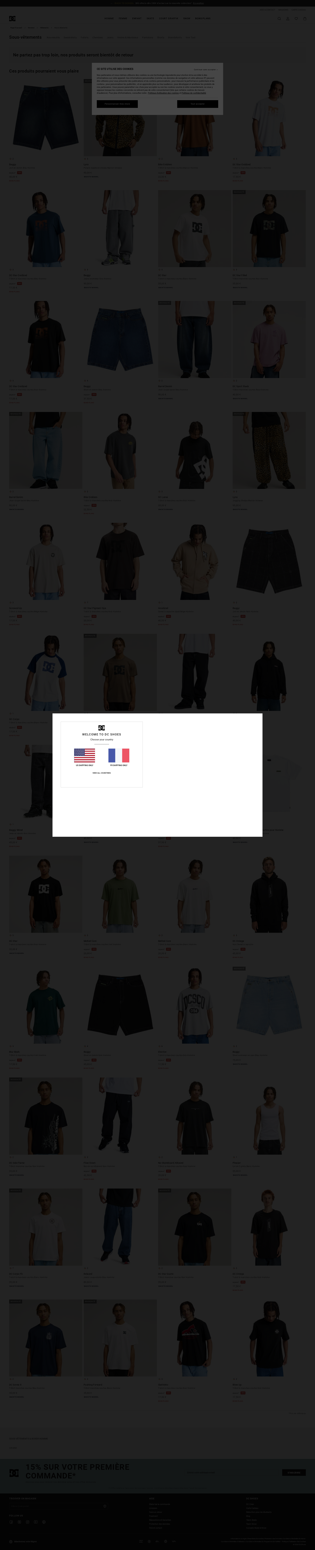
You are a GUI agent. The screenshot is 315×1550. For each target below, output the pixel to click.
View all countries (102, 773)
